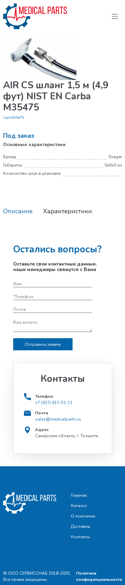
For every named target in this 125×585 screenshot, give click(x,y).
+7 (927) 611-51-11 (54, 402)
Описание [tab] (18, 211)
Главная (79, 495)
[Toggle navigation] (115, 16)
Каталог (79, 505)
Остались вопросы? (57, 249)
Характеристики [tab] (67, 211)
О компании (83, 516)
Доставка (80, 526)
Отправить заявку (43, 344)
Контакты (80, 537)
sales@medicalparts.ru (58, 419)
